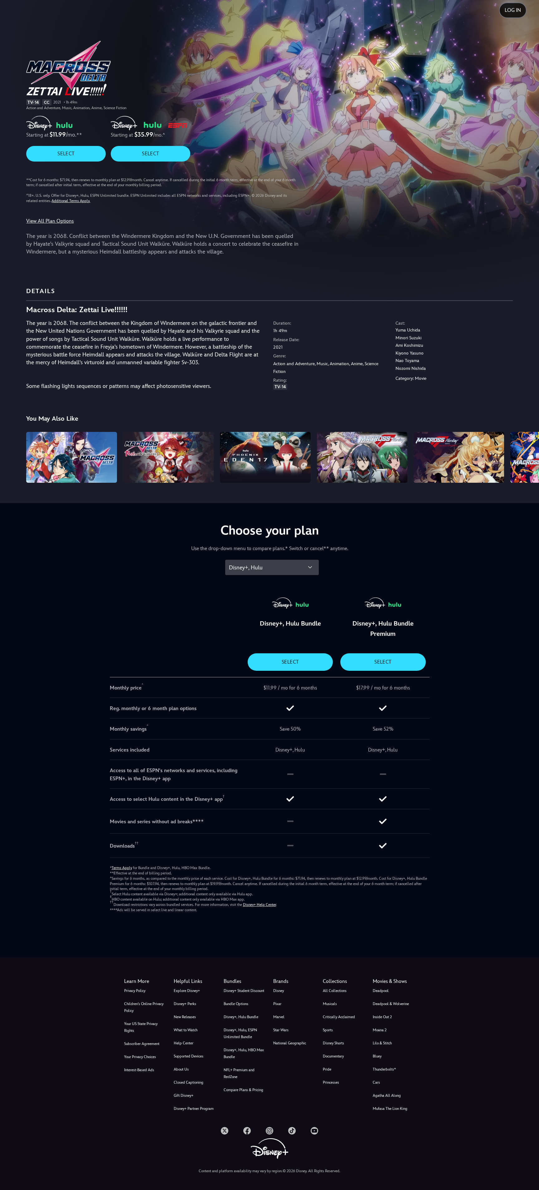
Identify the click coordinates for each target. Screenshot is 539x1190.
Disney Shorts (333, 1043)
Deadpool (381, 991)
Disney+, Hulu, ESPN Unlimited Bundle (240, 1033)
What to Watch (185, 1030)
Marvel (278, 1017)
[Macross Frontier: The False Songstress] (459, 457)
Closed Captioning (188, 1082)
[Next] (527, 456)
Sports (328, 1030)
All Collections (335, 991)
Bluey (377, 1056)
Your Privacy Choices (140, 1057)
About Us (181, 1069)
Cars (376, 1082)
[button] (195, 981)
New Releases (185, 1017)
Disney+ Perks (185, 1004)
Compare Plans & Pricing (243, 1090)
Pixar (277, 1004)
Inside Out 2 (382, 1017)
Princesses (331, 1082)
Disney (278, 991)
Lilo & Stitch (382, 1043)
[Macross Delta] (71, 457)
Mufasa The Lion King (390, 1108)
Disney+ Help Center (259, 904)
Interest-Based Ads (139, 1070)
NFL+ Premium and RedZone (239, 1073)
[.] (224, 1130)
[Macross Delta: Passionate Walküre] (168, 457)
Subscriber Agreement (141, 1044)
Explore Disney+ (187, 991)
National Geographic (289, 1043)
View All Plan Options (50, 221)
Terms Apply (122, 868)
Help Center (183, 1043)
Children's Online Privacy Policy (143, 1007)
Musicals (330, 1004)
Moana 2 (379, 1030)
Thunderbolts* (384, 1069)
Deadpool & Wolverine (391, 1004)
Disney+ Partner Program (194, 1108)
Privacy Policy (134, 991)
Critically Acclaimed (339, 1017)
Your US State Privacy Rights (141, 1027)
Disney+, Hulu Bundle (241, 1017)
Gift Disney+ (183, 1095)
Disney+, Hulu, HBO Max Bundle (244, 1053)
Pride (327, 1069)
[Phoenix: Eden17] (265, 457)
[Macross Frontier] (362, 457)
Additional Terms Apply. (70, 201)
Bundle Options (236, 1004)
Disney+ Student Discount (244, 991)
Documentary (333, 1056)
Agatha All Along (387, 1095)
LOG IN (513, 10)
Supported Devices (188, 1056)
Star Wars (281, 1030)
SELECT (66, 154)
